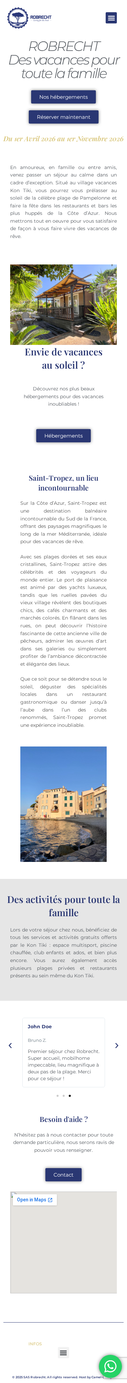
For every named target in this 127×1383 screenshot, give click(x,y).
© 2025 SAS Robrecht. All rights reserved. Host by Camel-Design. (63, 1377)
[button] (111, 17)
